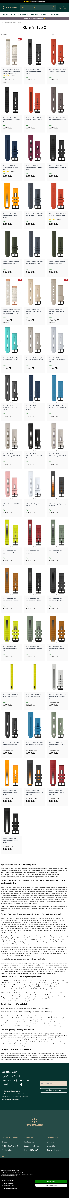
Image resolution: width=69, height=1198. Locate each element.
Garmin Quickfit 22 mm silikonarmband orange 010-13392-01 (10, 792)
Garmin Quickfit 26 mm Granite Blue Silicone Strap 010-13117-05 (34, 214)
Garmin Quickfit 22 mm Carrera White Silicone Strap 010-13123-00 (57, 696)
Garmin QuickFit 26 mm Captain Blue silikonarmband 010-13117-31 (10, 167)
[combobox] (38, 7)
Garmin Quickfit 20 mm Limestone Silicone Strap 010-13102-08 (34, 311)
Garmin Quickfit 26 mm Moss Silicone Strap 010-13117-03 (11, 262)
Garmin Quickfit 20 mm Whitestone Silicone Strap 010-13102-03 (57, 359)
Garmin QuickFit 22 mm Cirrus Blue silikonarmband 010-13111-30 (57, 407)
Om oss (5, 1142)
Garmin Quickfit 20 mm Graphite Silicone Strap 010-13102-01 (10, 407)
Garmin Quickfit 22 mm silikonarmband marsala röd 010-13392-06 (33, 551)
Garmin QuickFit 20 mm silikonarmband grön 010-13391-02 (57, 744)
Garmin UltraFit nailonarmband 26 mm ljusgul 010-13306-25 (34, 695)
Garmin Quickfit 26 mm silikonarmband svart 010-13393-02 (57, 167)
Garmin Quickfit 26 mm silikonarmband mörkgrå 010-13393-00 (10, 840)
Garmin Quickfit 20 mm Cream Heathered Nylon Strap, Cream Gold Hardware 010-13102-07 (11, 71)
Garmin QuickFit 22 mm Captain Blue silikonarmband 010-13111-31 (33, 407)
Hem (2, 22)
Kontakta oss (29, 1142)
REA (57, 14)
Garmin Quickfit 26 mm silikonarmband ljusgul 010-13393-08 (10, 648)
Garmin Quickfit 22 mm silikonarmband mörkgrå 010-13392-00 (33, 599)
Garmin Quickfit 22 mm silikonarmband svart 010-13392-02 (11, 119)
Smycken (38, 14)
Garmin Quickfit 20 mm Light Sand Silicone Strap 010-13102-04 (34, 358)
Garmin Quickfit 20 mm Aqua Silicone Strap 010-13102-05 (11, 358)
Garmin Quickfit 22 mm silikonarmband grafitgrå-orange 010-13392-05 (57, 503)
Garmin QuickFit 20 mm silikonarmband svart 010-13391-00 (34, 455)
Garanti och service (54, 1150)
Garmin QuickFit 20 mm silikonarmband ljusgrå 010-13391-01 (33, 503)
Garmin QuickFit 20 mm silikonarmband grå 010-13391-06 (11, 455)
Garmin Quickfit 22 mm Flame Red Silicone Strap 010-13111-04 (34, 118)
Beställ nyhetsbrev (53, 1090)
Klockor (5, 14)
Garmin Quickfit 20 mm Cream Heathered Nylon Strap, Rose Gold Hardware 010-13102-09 (11, 311)
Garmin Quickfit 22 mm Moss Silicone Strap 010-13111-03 (57, 262)
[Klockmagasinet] (10, 7)
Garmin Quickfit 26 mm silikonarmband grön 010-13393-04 (34, 648)
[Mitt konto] (60, 7)
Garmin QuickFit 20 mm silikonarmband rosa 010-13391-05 (11, 503)
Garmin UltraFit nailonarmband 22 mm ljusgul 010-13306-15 (11, 695)
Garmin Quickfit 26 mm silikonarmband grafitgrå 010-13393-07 (57, 599)
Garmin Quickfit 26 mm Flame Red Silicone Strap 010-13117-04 (57, 214)
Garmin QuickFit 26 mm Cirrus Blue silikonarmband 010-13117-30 (34, 743)
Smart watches (28, 14)
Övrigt (52, 14)
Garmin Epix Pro (15, 868)
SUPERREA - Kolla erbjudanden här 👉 (34, 18)
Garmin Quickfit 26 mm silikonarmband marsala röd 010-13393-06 (56, 792)
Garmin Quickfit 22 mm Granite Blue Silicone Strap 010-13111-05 (34, 262)
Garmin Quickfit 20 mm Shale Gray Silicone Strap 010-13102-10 (57, 118)
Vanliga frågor (7, 1150)
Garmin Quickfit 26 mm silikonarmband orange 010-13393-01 (10, 215)
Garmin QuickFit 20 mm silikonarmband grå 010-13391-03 (57, 455)
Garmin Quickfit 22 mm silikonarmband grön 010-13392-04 (57, 551)
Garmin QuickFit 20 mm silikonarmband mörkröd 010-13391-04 (34, 167)
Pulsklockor (8, 22)
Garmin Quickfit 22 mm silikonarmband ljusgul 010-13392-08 (10, 551)
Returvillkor (51, 1146)
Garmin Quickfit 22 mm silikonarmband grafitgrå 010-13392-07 (33, 71)
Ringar (45, 14)
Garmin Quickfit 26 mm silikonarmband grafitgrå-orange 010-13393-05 (34, 792)
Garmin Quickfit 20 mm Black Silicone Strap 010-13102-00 (11, 743)
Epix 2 (19, 22)
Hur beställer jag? (31, 1150)
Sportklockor (15, 14)
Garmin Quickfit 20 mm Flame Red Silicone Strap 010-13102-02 (57, 70)
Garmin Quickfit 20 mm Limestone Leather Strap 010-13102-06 (57, 311)
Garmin (14, 22)
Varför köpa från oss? (10, 1146)
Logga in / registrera (31, 1146)
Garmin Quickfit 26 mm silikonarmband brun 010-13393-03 (57, 648)
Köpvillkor (51, 1142)
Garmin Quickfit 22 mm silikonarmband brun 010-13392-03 (11, 599)
